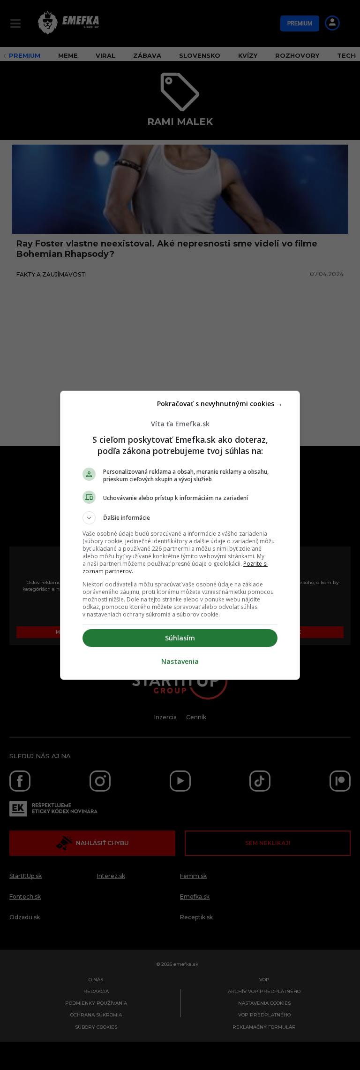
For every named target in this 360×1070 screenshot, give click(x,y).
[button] (180, 517)
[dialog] (180, 535)
